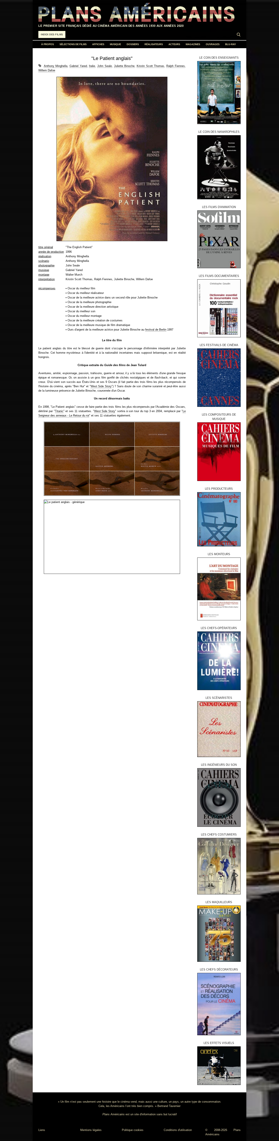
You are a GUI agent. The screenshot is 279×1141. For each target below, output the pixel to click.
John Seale (104, 66)
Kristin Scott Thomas (150, 66)
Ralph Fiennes (175, 66)
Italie (92, 66)
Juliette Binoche (124, 66)
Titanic (59, 411)
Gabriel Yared (78, 66)
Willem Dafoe (46, 70)
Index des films (52, 34)
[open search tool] (239, 35)
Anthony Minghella (56, 66)
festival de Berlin (155, 329)
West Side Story (101, 386)
